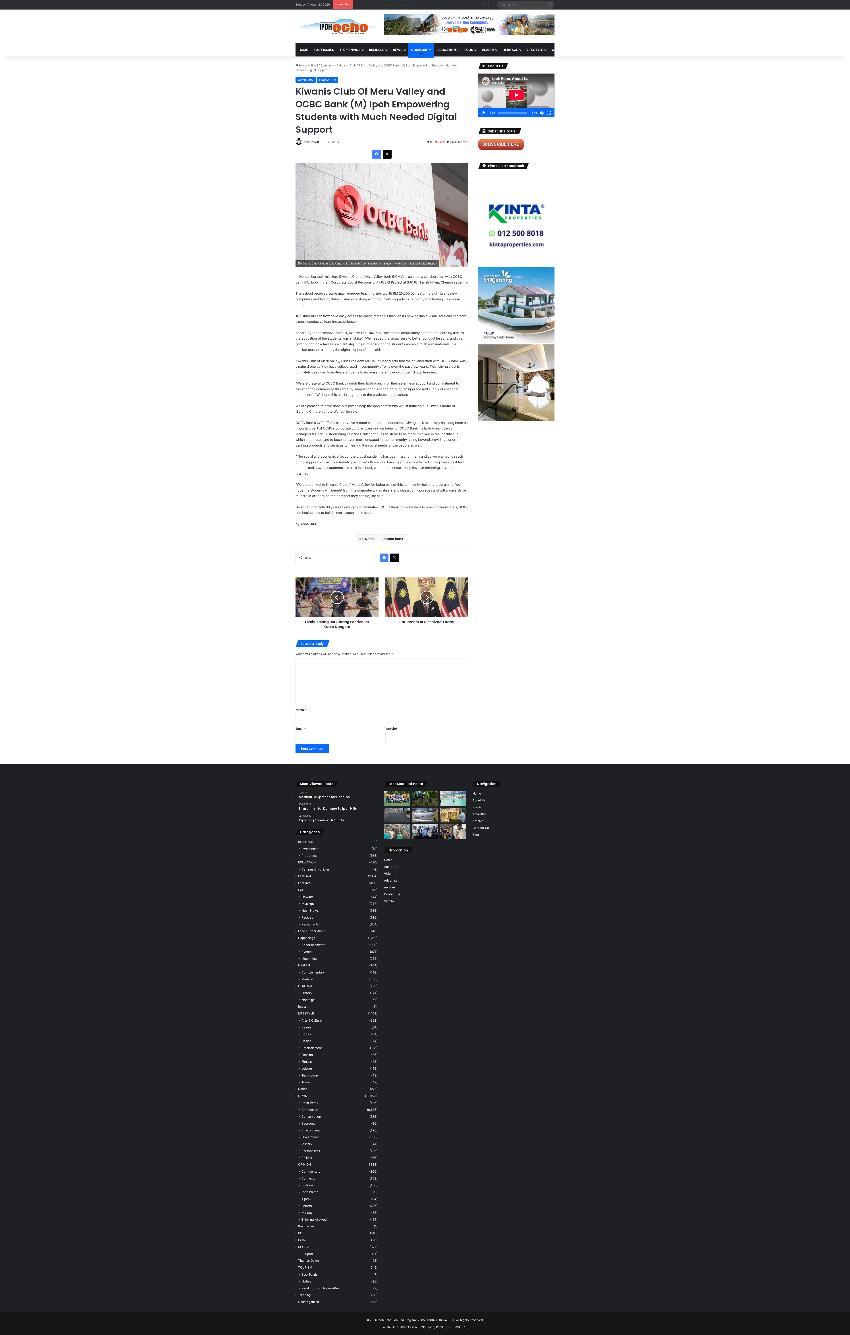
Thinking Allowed (314, 1219)
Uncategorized (308, 1302)
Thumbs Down (308, 1260)
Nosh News (310, 910)
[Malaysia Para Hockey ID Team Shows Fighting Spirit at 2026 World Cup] (397, 798)
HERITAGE (510, 50)
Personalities (310, 1151)
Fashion (307, 1055)
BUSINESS (376, 50)
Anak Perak (309, 1103)
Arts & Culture (311, 1020)
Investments (310, 849)
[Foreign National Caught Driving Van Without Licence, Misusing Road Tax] (425, 815)
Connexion (309, 1178)
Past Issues (324, 50)
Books (306, 1034)
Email (301, 728)
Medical (307, 979)
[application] (516, 95)
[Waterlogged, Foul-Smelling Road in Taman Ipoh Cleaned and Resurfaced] (397, 815)
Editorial (307, 1185)
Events (306, 952)
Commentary (310, 1171)
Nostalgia (308, 1000)
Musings (307, 904)
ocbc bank (394, 538)
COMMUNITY (421, 50)
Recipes (307, 917)
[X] (387, 154)
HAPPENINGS (350, 50)
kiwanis (368, 538)
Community (328, 65)
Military (306, 1144)
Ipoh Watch (309, 1192)
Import (302, 1006)
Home (303, 50)
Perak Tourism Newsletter (320, 1288)
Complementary (313, 972)
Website (391, 728)
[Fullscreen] (549, 113)
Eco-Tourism (310, 1274)
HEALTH (488, 50)
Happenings (306, 938)
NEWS (397, 50)
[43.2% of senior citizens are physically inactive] (453, 815)
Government (310, 1137)
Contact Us (392, 894)
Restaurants (310, 924)
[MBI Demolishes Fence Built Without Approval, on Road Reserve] (425, 798)
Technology (310, 1075)
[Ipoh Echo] (336, 26)
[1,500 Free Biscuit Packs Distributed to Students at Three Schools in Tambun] (453, 831)
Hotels (306, 1281)
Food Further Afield (311, 931)
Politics (306, 1158)
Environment (310, 1130)
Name (301, 709)
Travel (305, 1082)
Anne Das (309, 142)
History (306, 993)
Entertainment (311, 1048)
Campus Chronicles (315, 869)
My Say (307, 1213)
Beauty (306, 1027)
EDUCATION (446, 50)
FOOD (468, 50)
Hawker (307, 897)
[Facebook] (376, 154)
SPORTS (580, 50)
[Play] (484, 113)
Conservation (311, 1116)
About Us (390, 867)
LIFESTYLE (535, 50)
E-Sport (307, 1254)
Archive (389, 887)
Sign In (389, 901)
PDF (301, 1233)
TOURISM (599, 50)
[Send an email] (318, 142)
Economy (308, 1123)
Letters (306, 1206)
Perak (302, 1240)
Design (306, 1041)
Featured (304, 876)
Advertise (391, 880)
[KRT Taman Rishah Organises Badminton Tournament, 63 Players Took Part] (453, 798)
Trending (304, 1295)
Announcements (313, 945)
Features (304, 883)
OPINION (558, 50)
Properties (309, 855)
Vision (388, 873)
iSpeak (306, 1199)
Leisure (306, 1068)
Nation (302, 1089)
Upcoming (309, 958)
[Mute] (541, 113)
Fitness (306, 1061)
